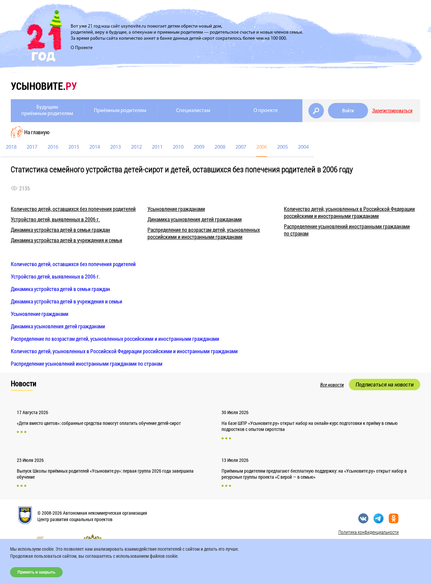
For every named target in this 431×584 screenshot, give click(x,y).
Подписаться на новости (384, 384)
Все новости (332, 385)
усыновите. (44, 86)
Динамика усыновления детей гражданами (194, 219)
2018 (11, 147)
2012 (136, 147)
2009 (199, 147)
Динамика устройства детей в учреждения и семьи (66, 240)
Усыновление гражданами (176, 208)
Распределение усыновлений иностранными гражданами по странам (86, 363)
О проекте (266, 110)
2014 (94, 147)
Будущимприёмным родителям (47, 110)
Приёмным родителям (120, 110)
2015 (73, 147)
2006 (261, 147)
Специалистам (193, 110)
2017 (32, 147)
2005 (282, 147)
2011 (157, 147)
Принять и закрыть (36, 572)
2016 (52, 147)
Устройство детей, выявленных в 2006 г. (55, 219)
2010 (178, 147)
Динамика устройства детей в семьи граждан (60, 229)
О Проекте (82, 47)
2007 (240, 147)
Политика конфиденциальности (368, 532)
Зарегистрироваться (392, 110)
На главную (36, 132)
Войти (348, 110)
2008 (219, 147)
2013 (115, 147)
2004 (303, 147)
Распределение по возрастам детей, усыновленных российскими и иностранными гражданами (203, 233)
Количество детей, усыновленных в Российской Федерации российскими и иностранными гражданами (349, 212)
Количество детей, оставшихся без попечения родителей (73, 208)
